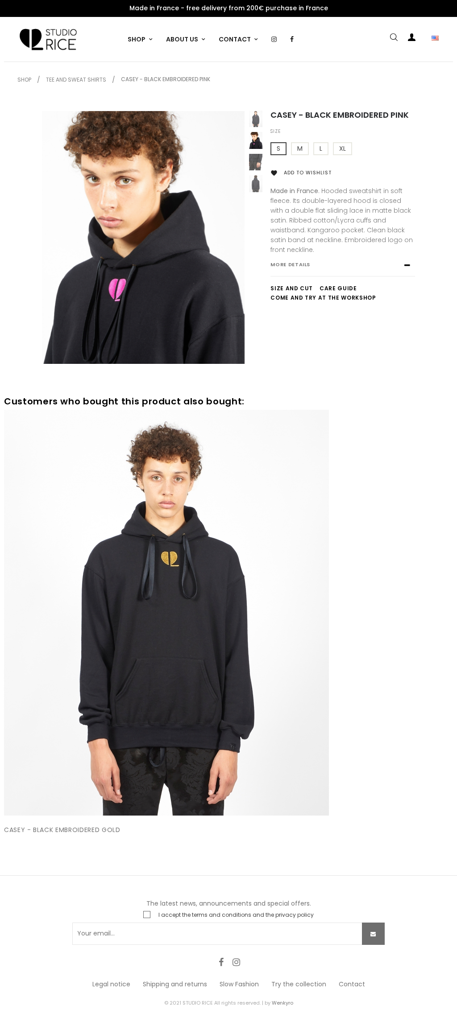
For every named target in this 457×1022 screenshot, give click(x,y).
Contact (352, 984)
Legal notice (111, 984)
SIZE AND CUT (291, 288)
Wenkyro (282, 1002)
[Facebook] (221, 962)
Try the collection (298, 984)
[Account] (412, 39)
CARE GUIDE (338, 288)
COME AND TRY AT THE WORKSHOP (323, 297)
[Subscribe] (373, 934)
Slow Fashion (239, 984)
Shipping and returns (175, 984)
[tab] (342, 269)
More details (290, 264)
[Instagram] (236, 962)
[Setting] (430, 39)
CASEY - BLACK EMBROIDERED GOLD (62, 829)
